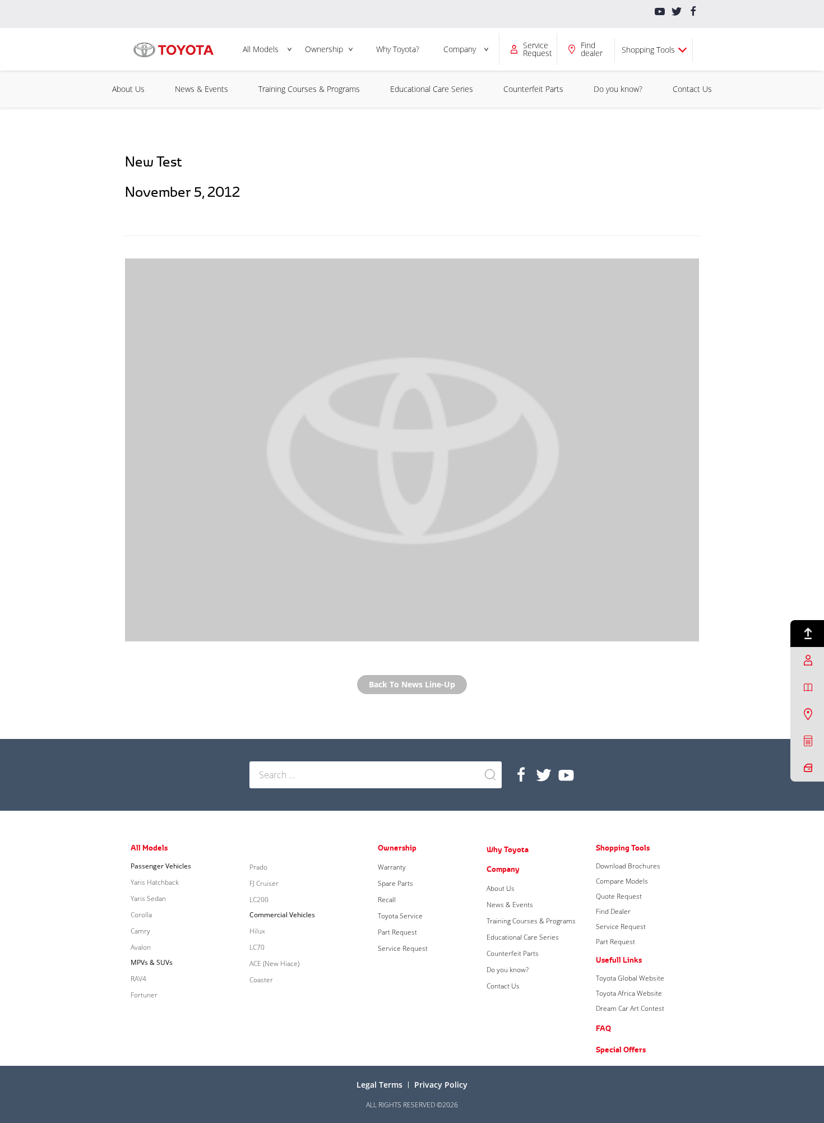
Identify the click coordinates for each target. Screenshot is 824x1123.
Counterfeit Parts (533, 89)
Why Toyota (508, 849)
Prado (258, 867)
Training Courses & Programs (309, 89)
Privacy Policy (440, 1084)
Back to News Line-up (412, 684)
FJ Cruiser (264, 883)
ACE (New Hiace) (274, 963)
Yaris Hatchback (155, 882)
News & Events (201, 89)
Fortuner (144, 995)
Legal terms (379, 1084)
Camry (140, 931)
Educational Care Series (431, 89)
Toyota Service (400, 916)
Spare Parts (395, 883)
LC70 (257, 947)
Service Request (403, 948)
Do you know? (618, 89)
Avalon (141, 947)
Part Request (397, 932)
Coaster (261, 980)
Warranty (392, 867)
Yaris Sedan (148, 898)
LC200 (259, 899)
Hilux (257, 931)
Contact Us (692, 89)
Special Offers (621, 1050)
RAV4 (138, 978)
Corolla (141, 914)
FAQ (603, 1028)
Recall (387, 899)
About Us (128, 89)
